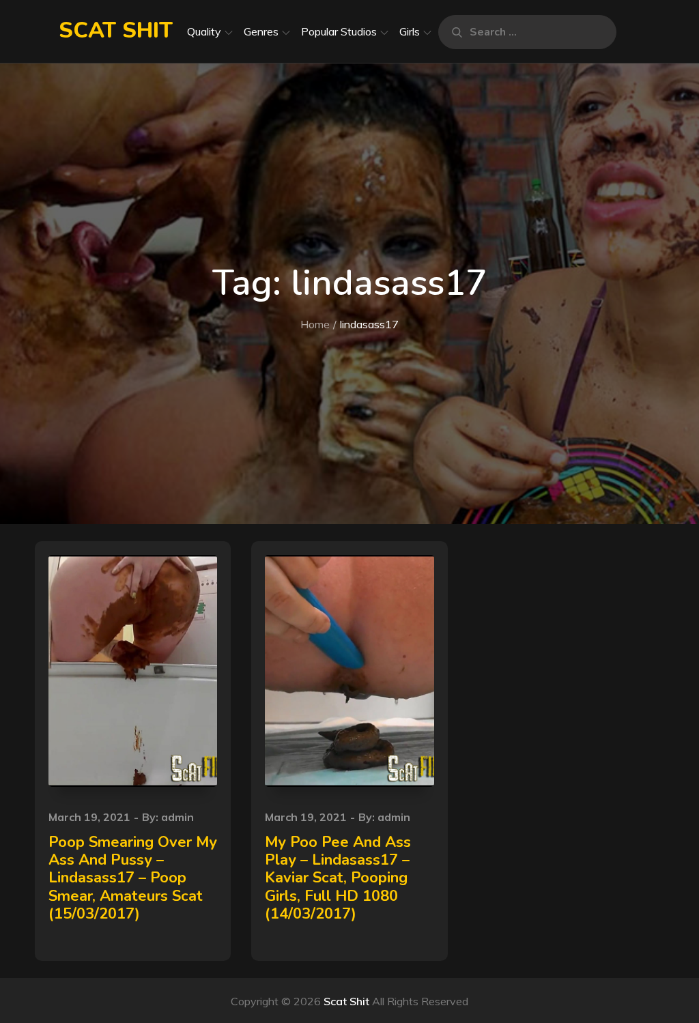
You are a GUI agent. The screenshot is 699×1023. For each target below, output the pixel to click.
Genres (261, 31)
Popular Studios (339, 31)
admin (177, 817)
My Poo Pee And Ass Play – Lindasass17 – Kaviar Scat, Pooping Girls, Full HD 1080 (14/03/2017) (338, 878)
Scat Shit (116, 30)
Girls (409, 31)
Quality (204, 31)
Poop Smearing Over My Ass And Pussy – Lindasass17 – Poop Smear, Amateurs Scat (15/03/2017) (132, 878)
